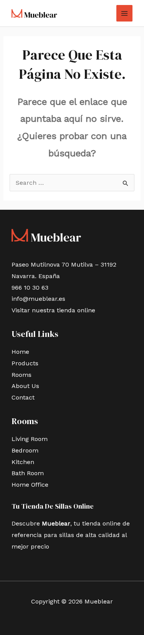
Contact (23, 397)
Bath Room (28, 473)
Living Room (30, 439)
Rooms (21, 374)
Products (25, 363)
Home (20, 351)
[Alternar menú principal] (124, 13)
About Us (25, 386)
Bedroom (25, 450)
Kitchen (23, 462)
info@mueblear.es (38, 298)
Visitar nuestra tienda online (53, 310)
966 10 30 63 (30, 287)
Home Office (30, 484)
